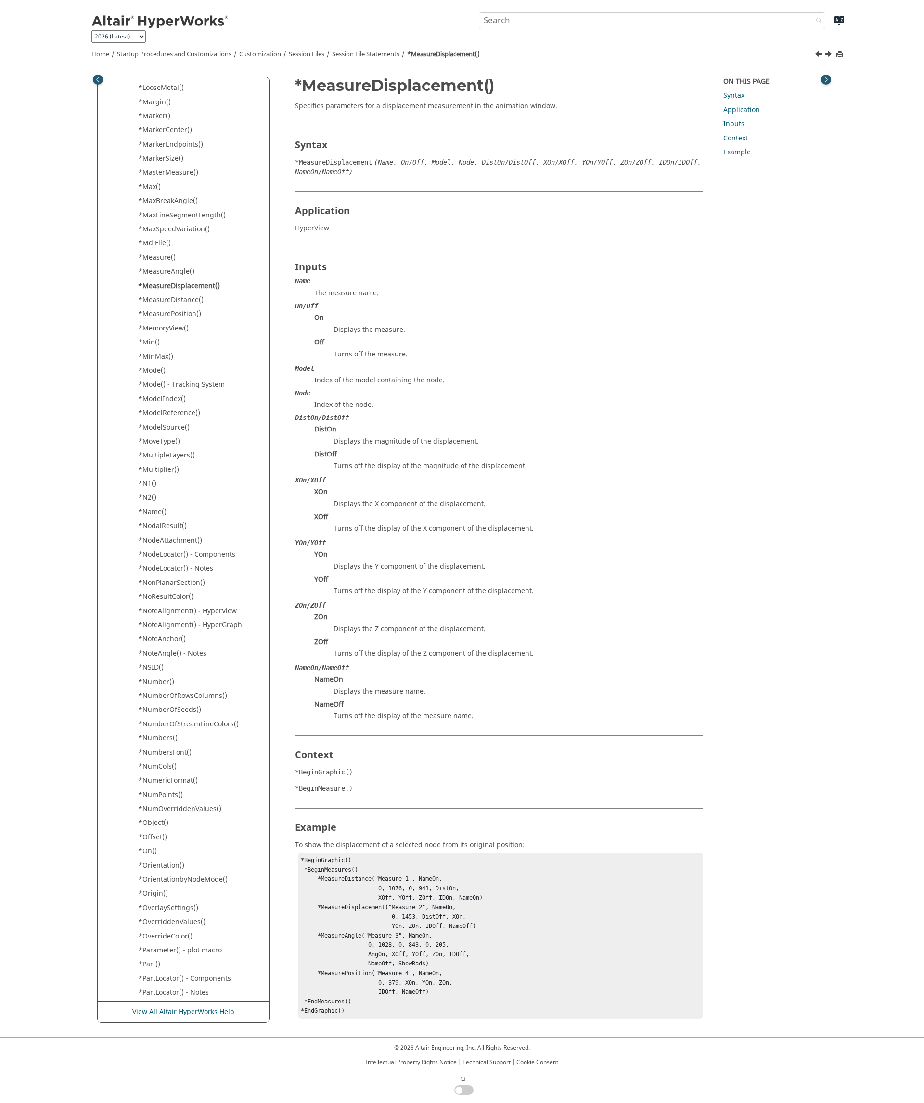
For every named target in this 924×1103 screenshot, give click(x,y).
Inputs (733, 124)
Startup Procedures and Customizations (174, 54)
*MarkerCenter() (165, 130)
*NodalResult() (162, 526)
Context (735, 138)
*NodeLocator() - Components (186, 554)
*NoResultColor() (165, 597)
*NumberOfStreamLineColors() (188, 724)
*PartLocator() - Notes (173, 993)
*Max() (149, 187)
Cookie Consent (537, 1062)
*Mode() (152, 371)
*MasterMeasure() (168, 172)
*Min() (149, 342)
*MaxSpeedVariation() (174, 229)
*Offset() (152, 837)
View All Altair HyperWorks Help (183, 1012)
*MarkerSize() (160, 158)
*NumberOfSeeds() (169, 710)
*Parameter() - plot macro (180, 950)
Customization (260, 54)
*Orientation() (161, 866)
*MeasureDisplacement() (443, 54)
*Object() (153, 823)
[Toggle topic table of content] (826, 80)
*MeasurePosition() (169, 314)
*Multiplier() (158, 470)
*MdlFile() (154, 243)
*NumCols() (157, 766)
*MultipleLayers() (166, 455)
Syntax (733, 95)
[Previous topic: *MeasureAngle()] (819, 55)
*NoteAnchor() (162, 639)
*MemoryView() (163, 328)
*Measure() (157, 258)
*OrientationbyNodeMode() (183, 880)
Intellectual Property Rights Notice (411, 1062)
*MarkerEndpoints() (170, 144)
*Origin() (153, 893)
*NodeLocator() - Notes (175, 568)
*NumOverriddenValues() (179, 809)
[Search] (816, 21)
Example (737, 152)
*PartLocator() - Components (184, 979)
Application (741, 110)
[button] (134, 88)
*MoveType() (159, 441)
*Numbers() (158, 738)
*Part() (149, 964)
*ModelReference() (169, 413)
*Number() (156, 682)
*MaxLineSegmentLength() (182, 215)
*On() (147, 851)
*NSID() (151, 667)
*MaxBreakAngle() (168, 201)
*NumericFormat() (168, 780)
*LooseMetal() (161, 88)
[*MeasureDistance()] (829, 55)
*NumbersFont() (165, 753)
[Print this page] (841, 54)
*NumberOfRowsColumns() (182, 696)
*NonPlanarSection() (171, 583)
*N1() (147, 484)
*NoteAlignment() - (187, 611)
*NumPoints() (160, 795)
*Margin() (154, 102)
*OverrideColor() (165, 936)
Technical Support (486, 1062)
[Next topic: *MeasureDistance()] (829, 55)
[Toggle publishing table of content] (98, 80)
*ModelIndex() (162, 399)
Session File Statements (365, 54)
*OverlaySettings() (168, 908)
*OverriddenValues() (171, 922)
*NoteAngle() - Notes (172, 653)
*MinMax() (155, 357)
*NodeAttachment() (170, 540)
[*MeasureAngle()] (819, 55)
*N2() (147, 498)
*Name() (152, 512)
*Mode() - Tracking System (181, 385)
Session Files (306, 54)
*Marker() (154, 116)
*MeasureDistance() (171, 300)
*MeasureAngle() (166, 271)
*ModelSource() (164, 427)
